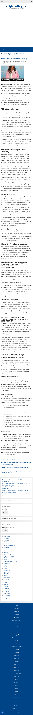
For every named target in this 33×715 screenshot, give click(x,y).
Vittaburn (6, 582)
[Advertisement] (16, 29)
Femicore (6, 597)
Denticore (6, 543)
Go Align (6, 549)
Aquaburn (6, 551)
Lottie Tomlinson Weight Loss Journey (11, 460)
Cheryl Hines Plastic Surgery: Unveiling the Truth (14, 467)
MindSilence (7, 598)
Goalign (6, 586)
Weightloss (4, 62)
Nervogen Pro (7, 554)
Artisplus (6, 575)
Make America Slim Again (10, 561)
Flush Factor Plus (8, 577)
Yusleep (6, 559)
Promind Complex (9, 556)
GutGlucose (7, 595)
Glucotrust (7, 579)
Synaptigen (7, 547)
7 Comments (6, 471)
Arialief (6, 552)
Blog (8, 62)
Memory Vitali (7, 590)
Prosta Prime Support (9, 545)
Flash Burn (7, 536)
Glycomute (7, 563)
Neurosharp (7, 540)
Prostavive (6, 538)
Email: (3, 510)
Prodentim (7, 581)
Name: (4, 506)
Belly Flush (7, 572)
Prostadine (7, 542)
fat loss (12, 62)
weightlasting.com (16, 6)
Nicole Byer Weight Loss (18, 471)
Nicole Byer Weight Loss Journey (14, 59)
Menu (2, 1)
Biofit (5, 558)
